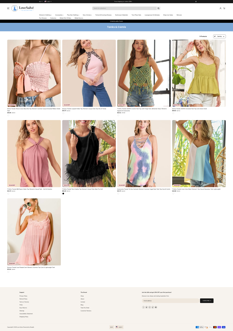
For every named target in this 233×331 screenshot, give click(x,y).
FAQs (21, 305)
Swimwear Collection (121, 15)
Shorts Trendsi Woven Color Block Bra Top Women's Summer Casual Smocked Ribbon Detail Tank (33, 110)
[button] (8, 8)
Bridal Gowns (79, 18)
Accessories (59, 15)
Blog (82, 305)
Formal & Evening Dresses (103, 15)
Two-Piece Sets (136, 15)
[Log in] (220, 8)
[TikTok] (152, 307)
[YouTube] (155, 307)
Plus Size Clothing (72, 15)
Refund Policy (23, 299)
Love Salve (20, 327)
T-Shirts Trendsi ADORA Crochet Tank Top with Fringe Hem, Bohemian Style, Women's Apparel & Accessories (142, 110)
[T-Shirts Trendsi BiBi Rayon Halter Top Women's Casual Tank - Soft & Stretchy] (34, 153)
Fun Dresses (43, 18)
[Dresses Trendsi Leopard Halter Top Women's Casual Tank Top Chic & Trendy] (89, 73)
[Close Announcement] (196, 1)
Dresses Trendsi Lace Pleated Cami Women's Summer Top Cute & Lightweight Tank (31, 267)
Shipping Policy (23, 317)
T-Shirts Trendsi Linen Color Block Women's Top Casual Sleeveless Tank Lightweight (196, 189)
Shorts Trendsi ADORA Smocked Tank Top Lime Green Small (189, 109)
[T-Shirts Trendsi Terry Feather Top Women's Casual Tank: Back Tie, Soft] (89, 153)
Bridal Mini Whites (65, 18)
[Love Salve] (22, 8)
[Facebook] (143, 307)
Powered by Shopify (28, 327)
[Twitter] (146, 307)
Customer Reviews (86, 311)
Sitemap (21, 311)
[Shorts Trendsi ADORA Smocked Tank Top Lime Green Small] (199, 73)
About (82, 299)
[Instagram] (149, 307)
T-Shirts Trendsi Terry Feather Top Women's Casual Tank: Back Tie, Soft (82, 189)
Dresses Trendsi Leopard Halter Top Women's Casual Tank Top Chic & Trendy (84, 109)
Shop (82, 296)
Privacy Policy (23, 296)
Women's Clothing (45, 15)
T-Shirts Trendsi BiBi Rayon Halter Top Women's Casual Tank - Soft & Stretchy (29, 189)
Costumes (53, 18)
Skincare (179, 15)
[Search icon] (158, 8)
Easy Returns (23, 308)
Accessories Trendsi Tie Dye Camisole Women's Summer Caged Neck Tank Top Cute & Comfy (143, 189)
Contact (83, 302)
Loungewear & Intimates (152, 15)
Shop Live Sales (168, 15)
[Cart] (224, 8)
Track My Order (85, 308)
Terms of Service (24, 302)
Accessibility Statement (26, 314)
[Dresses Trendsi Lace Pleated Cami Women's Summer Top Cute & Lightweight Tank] (34, 231)
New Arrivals (87, 15)
